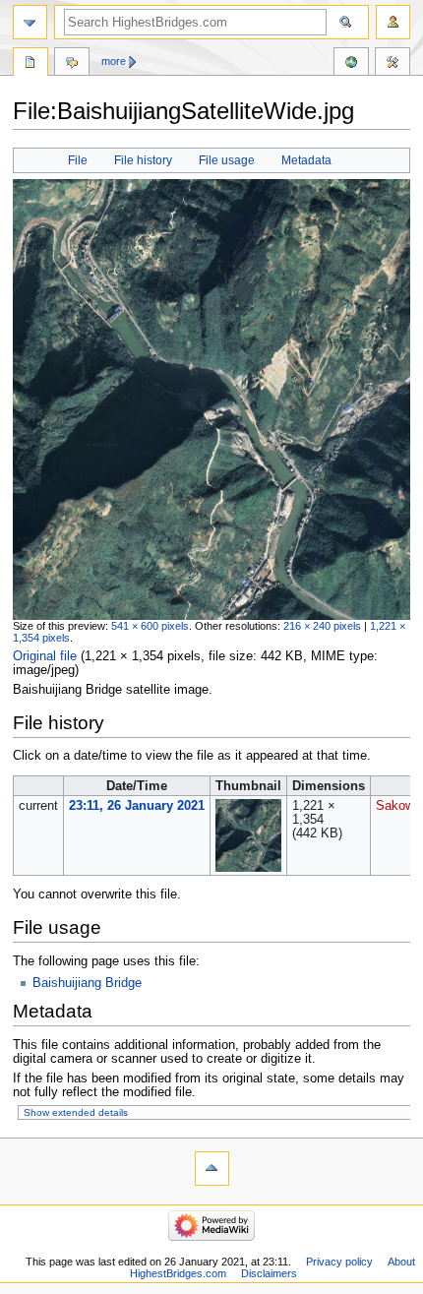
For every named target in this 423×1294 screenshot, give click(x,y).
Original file (45, 656)
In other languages (351, 64)
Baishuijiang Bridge (87, 983)
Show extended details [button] (76, 1112)
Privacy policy (339, 1261)
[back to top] (212, 1168)
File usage (227, 160)
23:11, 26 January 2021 (137, 806)
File (78, 160)
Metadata (306, 160)
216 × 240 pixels (322, 626)
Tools (392, 64)
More (113, 61)
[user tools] (393, 22)
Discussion (72, 64)
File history (143, 160)
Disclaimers (269, 1273)
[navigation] (30, 22)
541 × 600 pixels (150, 626)
